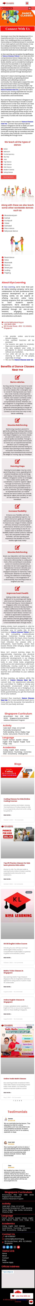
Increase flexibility (17, 511)
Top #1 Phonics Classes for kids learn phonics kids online (17, 864)
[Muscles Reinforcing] (17, 420)
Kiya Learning (9, 287)
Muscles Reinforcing (17, 425)
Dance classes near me (9, 90)
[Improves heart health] (17, 588)
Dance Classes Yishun (20, 632)
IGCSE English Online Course (15, 944)
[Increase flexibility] (17, 506)
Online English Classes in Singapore (14, 1001)
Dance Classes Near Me (20, 680)
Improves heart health (17, 593)
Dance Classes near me (24, 360)
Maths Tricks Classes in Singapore (13, 972)
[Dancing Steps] (17, 461)
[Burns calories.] (17, 377)
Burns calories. (17, 382)
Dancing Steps (17, 466)
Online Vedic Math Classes (15, 1079)
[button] (27, 3)
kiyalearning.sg (21, 1300)
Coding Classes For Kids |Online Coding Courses (17, 800)
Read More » (7, 815)
